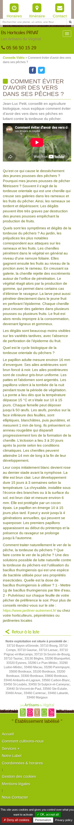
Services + (11, 748)
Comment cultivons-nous (23, 741)
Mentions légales (16, 784)
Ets (21, 36)
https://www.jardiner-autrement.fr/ (29, 610)
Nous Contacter (15, 797)
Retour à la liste (25, 632)
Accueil (8, 734)
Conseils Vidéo (14, 57)
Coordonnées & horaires (22, 763)
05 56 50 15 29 (20, 47)
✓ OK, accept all (48, 814)
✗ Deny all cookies (16, 820)
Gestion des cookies (19, 776)
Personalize (43, 820)
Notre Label (11, 756)
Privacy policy (63, 820)
